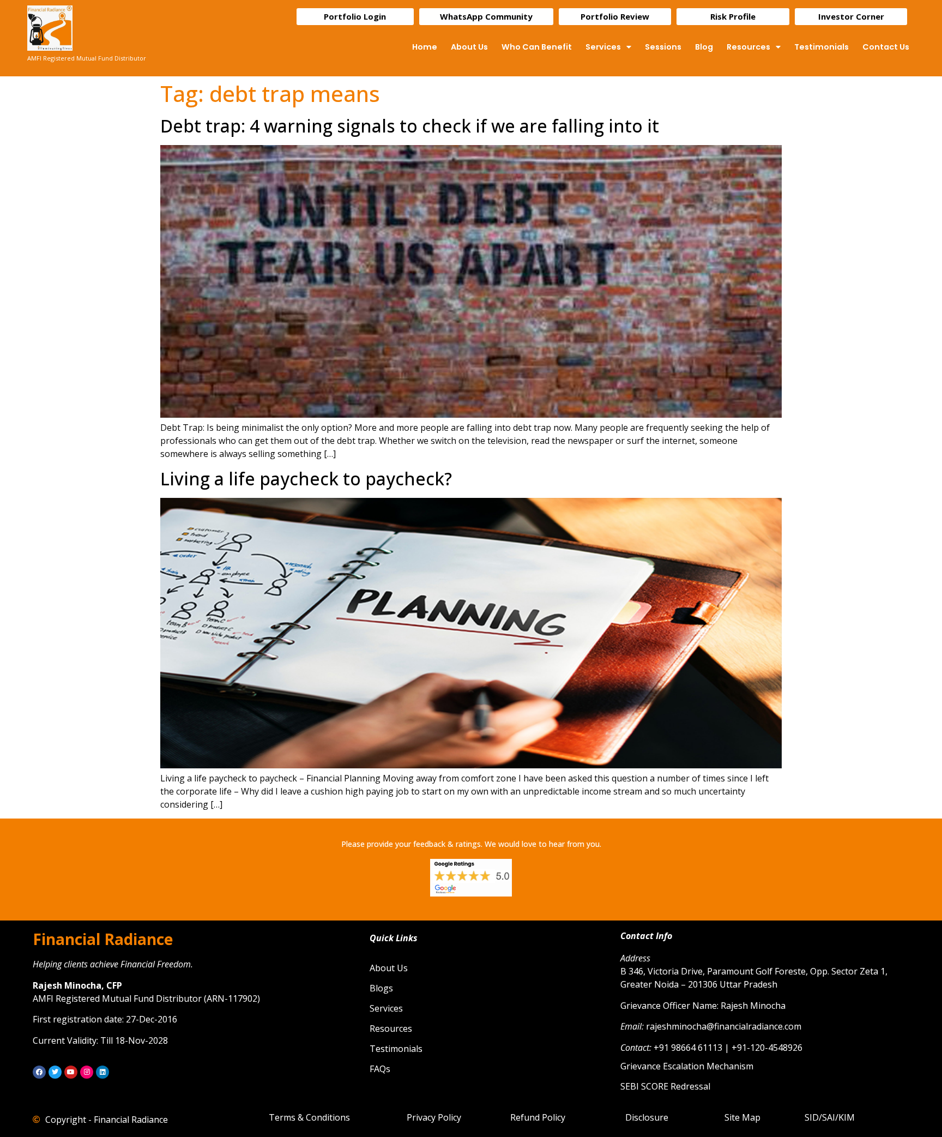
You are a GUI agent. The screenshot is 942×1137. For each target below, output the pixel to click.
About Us (469, 46)
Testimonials (821, 46)
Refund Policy (537, 1117)
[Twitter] (55, 1072)
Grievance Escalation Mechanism (686, 1066)
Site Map (742, 1117)
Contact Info (646, 936)
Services (603, 46)
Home (424, 46)
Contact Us (885, 46)
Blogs (381, 988)
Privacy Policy (434, 1117)
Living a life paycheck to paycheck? (306, 478)
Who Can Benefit (537, 46)
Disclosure (646, 1117)
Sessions (663, 46)
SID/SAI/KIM (830, 1117)
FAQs (380, 1069)
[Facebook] (39, 1072)
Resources (748, 46)
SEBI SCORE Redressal (665, 1086)
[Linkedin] (102, 1072)
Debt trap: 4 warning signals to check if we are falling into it (409, 125)
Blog (704, 46)
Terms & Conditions (309, 1117)
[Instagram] (86, 1072)
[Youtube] (70, 1072)
